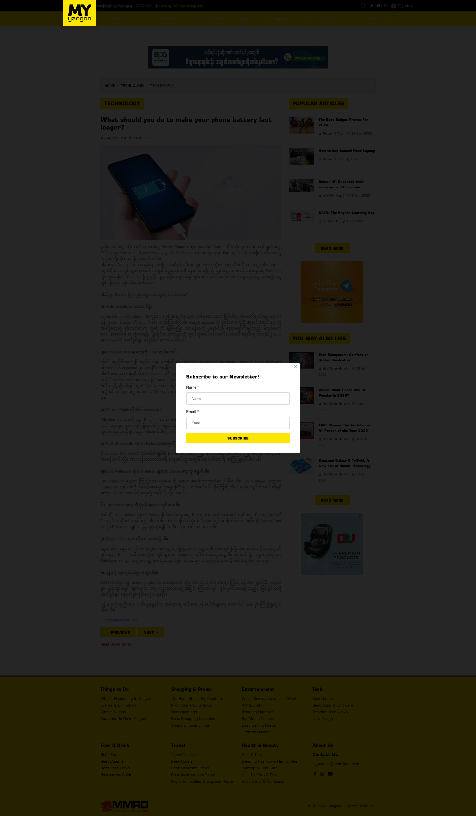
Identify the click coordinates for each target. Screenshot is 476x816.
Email (192, 411)
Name (193, 387)
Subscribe (238, 438)
